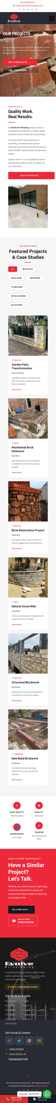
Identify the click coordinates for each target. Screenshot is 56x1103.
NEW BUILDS (27, 269)
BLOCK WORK (16, 305)
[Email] (39, 1041)
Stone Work (10, 1014)
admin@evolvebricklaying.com (29, 5)
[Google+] (24, 9)
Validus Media (41, 1086)
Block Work (10, 1010)
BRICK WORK (16, 278)
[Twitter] (28, 9)
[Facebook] (20, 9)
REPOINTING (35, 278)
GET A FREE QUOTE (21, 910)
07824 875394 (16, 1049)
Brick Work (10, 1005)
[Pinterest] (32, 9)
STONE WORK (16, 287)
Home (26, 1001)
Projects (27, 1010)
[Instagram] (36, 9)
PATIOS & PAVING (18, 296)
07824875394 (29, 2)
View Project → (17, 389)
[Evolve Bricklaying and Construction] (28, 18)
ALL (12, 269)
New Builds (10, 1001)
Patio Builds (11, 1023)
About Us (27, 1005)
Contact (27, 1019)
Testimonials (29, 1014)
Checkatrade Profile (18, 1059)
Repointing (10, 1019)
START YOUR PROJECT (31, 175)
